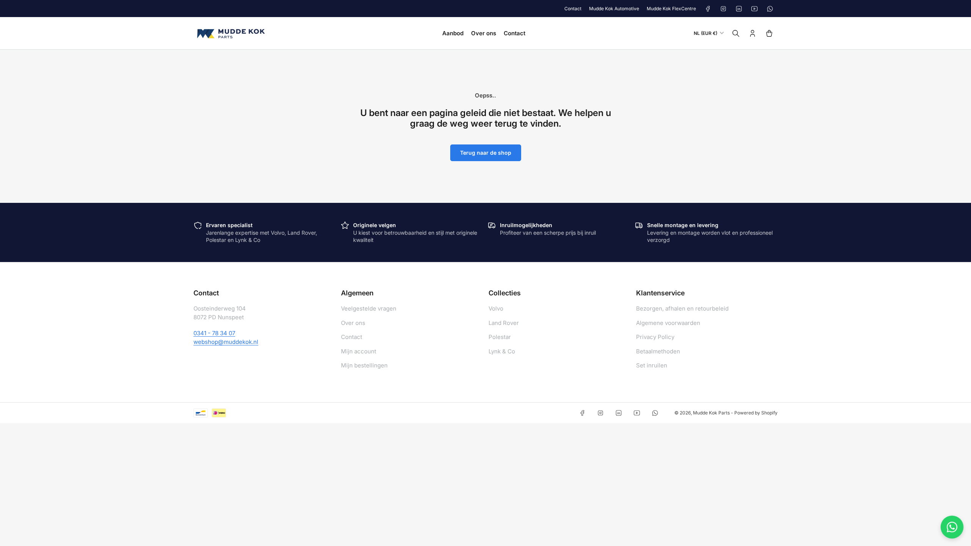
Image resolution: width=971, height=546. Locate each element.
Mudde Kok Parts (711, 413)
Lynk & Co (502, 351)
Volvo (496, 308)
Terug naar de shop (485, 152)
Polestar (500, 336)
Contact (572, 8)
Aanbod (453, 33)
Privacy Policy (655, 336)
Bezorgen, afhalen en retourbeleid (682, 308)
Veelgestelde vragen (368, 308)
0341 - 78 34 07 (214, 333)
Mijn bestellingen (364, 365)
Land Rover (504, 322)
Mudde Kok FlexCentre (671, 8)
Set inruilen (651, 365)
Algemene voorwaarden (668, 322)
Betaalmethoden (658, 351)
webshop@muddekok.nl (225, 341)
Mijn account (358, 351)
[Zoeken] (735, 33)
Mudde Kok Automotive (614, 8)
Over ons (483, 33)
